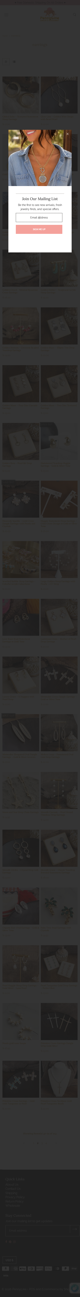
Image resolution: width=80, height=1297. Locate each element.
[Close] (67, 134)
